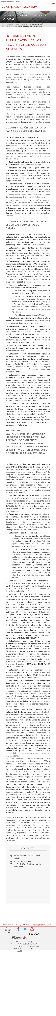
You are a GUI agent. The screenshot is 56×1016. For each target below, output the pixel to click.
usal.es (4, 24)
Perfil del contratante (14, 942)
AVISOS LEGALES (8, 925)
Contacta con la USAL (8, 929)
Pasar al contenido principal (11, 2)
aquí (47, 191)
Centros (9, 216)
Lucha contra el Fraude (18, 947)
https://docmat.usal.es (14, 70)
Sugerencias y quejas (32, 947)
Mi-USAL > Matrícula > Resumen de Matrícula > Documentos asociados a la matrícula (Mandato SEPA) (28, 156)
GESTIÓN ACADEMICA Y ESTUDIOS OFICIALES (19, 24)
